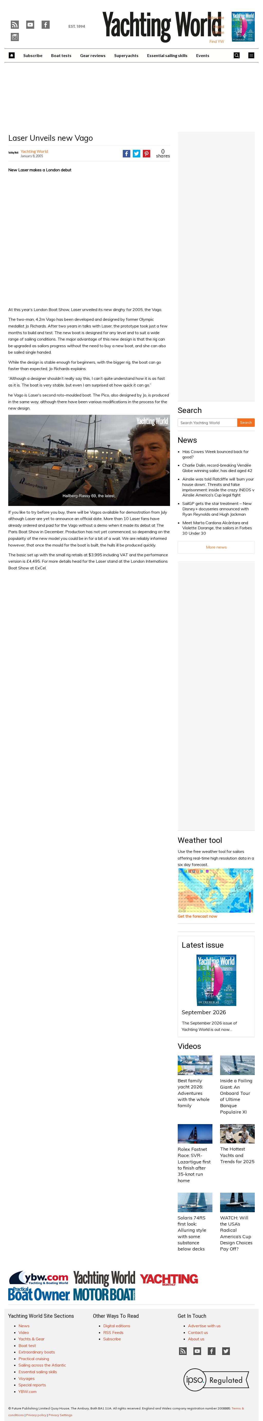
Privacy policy (36, 1415)
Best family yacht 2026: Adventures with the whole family (194, 1093)
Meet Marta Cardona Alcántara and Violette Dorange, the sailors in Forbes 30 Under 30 (217, 528)
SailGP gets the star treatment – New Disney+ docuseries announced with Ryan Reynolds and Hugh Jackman (217, 509)
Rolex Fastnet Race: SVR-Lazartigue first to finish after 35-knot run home (194, 1164)
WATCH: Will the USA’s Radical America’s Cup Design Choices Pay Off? (236, 1233)
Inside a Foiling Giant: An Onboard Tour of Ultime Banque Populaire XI (236, 1096)
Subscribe (216, 17)
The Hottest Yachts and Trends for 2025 (237, 1155)
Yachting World (34, 151)
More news (216, 547)
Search (246, 422)
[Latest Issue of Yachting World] (243, 27)
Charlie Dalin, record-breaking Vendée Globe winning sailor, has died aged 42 (217, 468)
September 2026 (204, 1012)
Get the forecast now (197, 916)
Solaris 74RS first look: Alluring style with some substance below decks (192, 1233)
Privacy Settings (60, 1415)
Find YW (217, 41)
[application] (89, 460)
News (187, 440)
